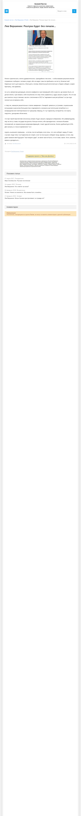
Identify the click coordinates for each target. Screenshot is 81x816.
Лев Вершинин (16, 143)
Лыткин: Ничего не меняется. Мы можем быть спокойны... (23, 192)
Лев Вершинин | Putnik (21, 20)
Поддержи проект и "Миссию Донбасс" (40, 156)
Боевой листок (9, 20)
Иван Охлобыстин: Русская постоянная (17, 180)
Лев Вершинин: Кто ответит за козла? (17, 186)
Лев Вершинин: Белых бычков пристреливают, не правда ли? (24, 198)
